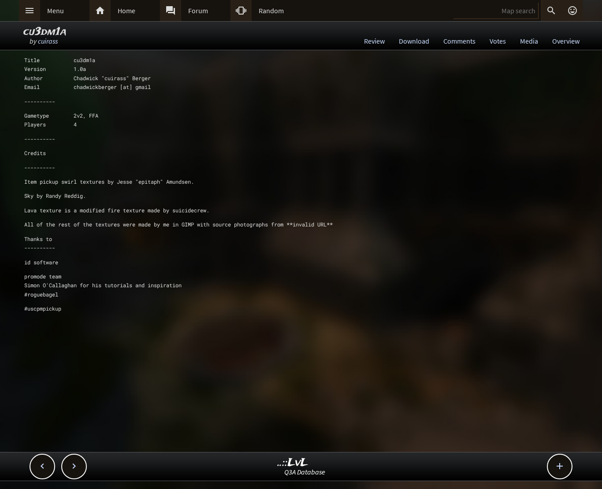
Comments (459, 41)
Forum (198, 10)
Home (126, 10)
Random (271, 10)
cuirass (48, 41)
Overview (566, 41)
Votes (498, 41)
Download (414, 41)
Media (529, 41)
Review (374, 41)
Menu (55, 10)
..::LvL (293, 462)
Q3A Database (304, 471)
